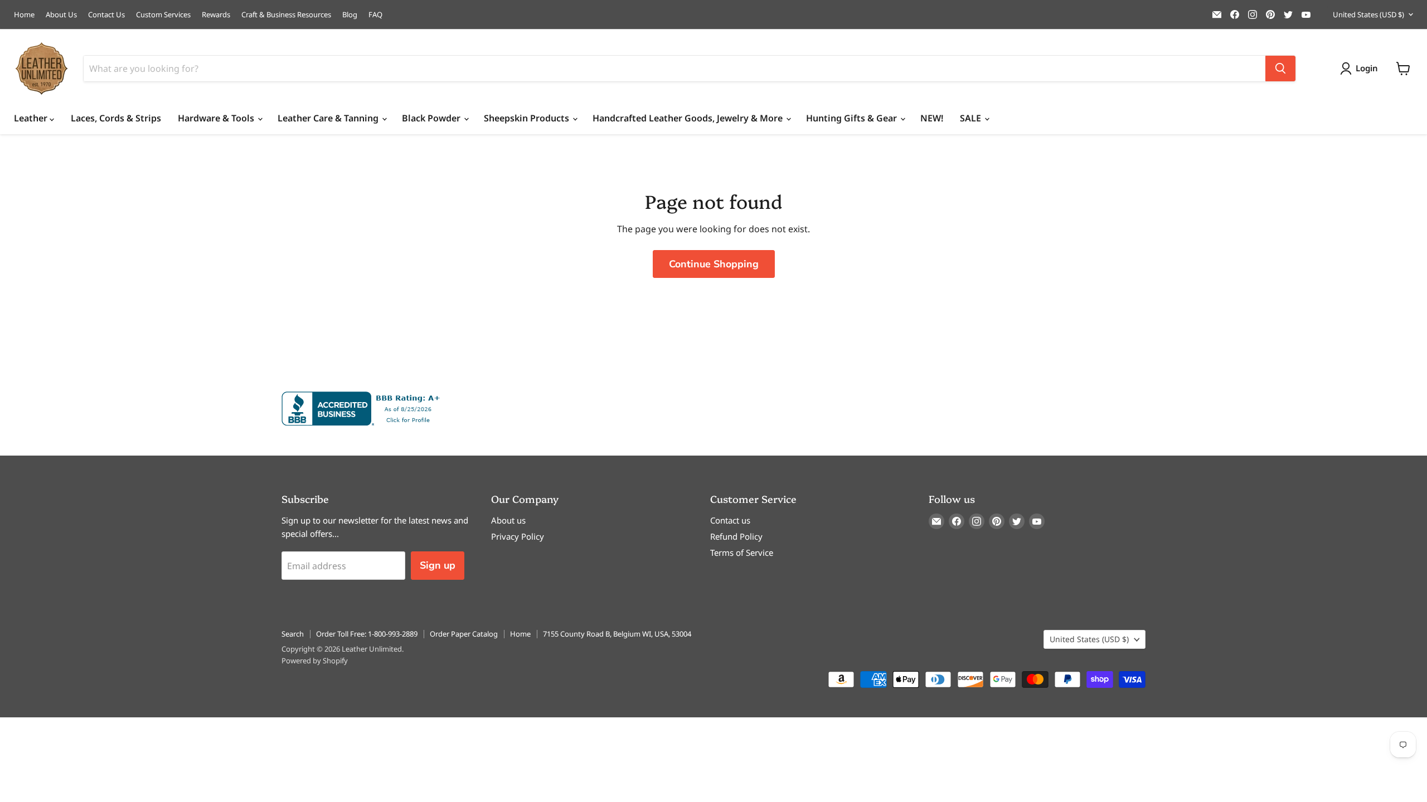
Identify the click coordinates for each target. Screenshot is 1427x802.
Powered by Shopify (314, 661)
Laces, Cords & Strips (116, 118)
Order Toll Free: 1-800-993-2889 (367, 634)
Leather (32, 118)
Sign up (437, 565)
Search (292, 634)
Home (24, 15)
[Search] (1280, 68)
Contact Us (106, 15)
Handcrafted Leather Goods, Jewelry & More (689, 118)
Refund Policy (736, 536)
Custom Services (163, 15)
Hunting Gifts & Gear (852, 118)
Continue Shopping (714, 264)
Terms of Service (741, 552)
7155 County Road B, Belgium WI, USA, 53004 (617, 634)
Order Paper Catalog (464, 634)
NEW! (931, 118)
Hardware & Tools (217, 118)
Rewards (216, 15)
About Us (61, 15)
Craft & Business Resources (286, 15)
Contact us (730, 520)
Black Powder (432, 118)
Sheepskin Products (527, 118)
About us (508, 520)
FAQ (375, 15)
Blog (349, 15)
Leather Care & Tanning (329, 118)
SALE (971, 118)
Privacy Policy (517, 536)
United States (1368, 14)
